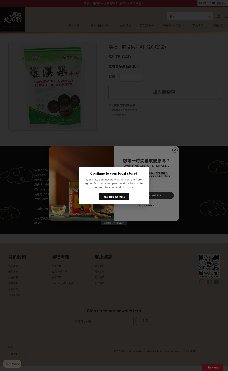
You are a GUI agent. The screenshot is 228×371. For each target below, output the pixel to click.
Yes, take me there (114, 196)
